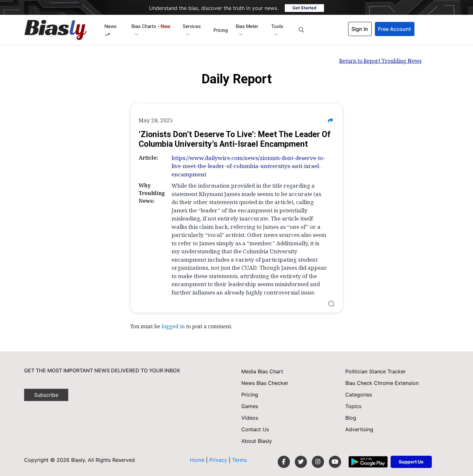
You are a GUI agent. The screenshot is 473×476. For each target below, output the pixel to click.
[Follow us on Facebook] (284, 462)
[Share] (330, 120)
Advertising (359, 429)
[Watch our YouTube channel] (335, 462)
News (110, 26)
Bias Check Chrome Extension (382, 383)
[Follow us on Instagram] (318, 462)
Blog (350, 418)
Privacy (219, 460)
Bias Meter (247, 26)
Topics (353, 406)
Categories (358, 394)
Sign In (359, 29)
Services (192, 26)
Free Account (394, 29)
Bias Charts (151, 26)
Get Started (304, 7)
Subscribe (46, 395)
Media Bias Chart (262, 371)
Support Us (411, 461)
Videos (249, 418)
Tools (277, 26)
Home (197, 460)
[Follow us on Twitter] (301, 462)
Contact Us (255, 429)
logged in (173, 326)
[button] (301, 30)
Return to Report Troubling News (380, 60)
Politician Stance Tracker (375, 371)
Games (249, 406)
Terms (239, 460)
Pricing (221, 30)
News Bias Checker (264, 383)
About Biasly (256, 441)
